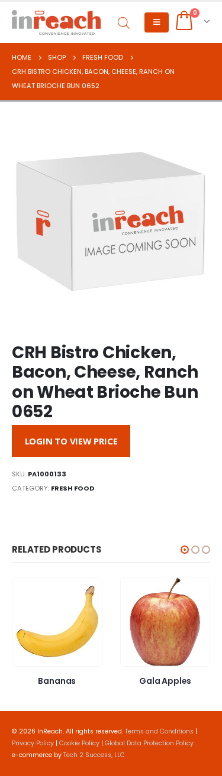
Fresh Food (73, 488)
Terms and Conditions (159, 731)
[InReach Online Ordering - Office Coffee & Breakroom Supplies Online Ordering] (56, 22)
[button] (184, 550)
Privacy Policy (33, 743)
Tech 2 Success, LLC (94, 755)
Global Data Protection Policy (149, 743)
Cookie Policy (79, 743)
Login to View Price (71, 441)
